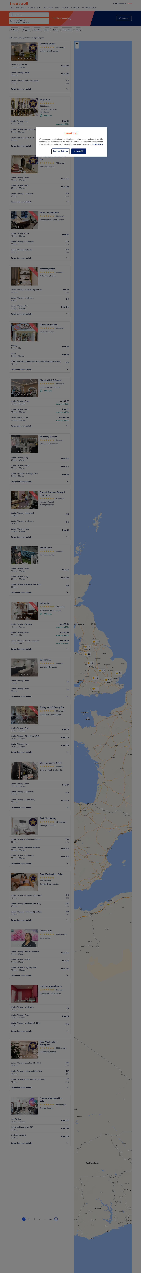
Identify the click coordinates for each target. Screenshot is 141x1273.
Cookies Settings (60, 151)
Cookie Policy (97, 144)
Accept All (78, 151)
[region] (71, 142)
